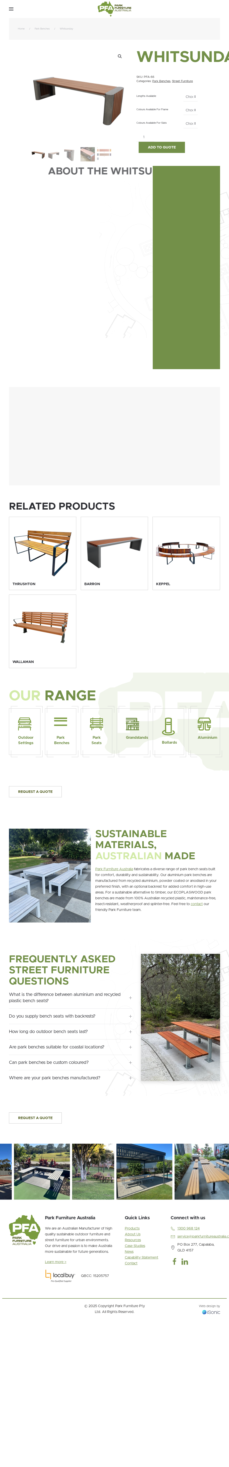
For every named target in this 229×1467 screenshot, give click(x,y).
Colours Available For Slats (151, 123)
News (129, 1251)
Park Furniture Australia (114, 869)
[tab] (7, 1205)
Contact (131, 1263)
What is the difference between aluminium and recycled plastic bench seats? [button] (65, 997)
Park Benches (161, 81)
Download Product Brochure (49, 359)
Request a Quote (35, 792)
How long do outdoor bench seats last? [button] (48, 1031)
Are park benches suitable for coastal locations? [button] (56, 1047)
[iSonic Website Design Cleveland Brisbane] (211, 1312)
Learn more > (55, 1262)
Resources (133, 1240)
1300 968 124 (188, 1228)
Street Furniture (182, 81)
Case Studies (135, 1246)
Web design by (209, 1306)
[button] (11, 9)
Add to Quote (162, 147)
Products (132, 1228)
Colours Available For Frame (152, 109)
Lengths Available (146, 96)
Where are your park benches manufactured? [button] (54, 1078)
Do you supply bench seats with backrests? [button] (52, 1016)
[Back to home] (114, 9)
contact (197, 904)
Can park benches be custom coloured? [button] (49, 1062)
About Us (132, 1234)
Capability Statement (141, 1257)
